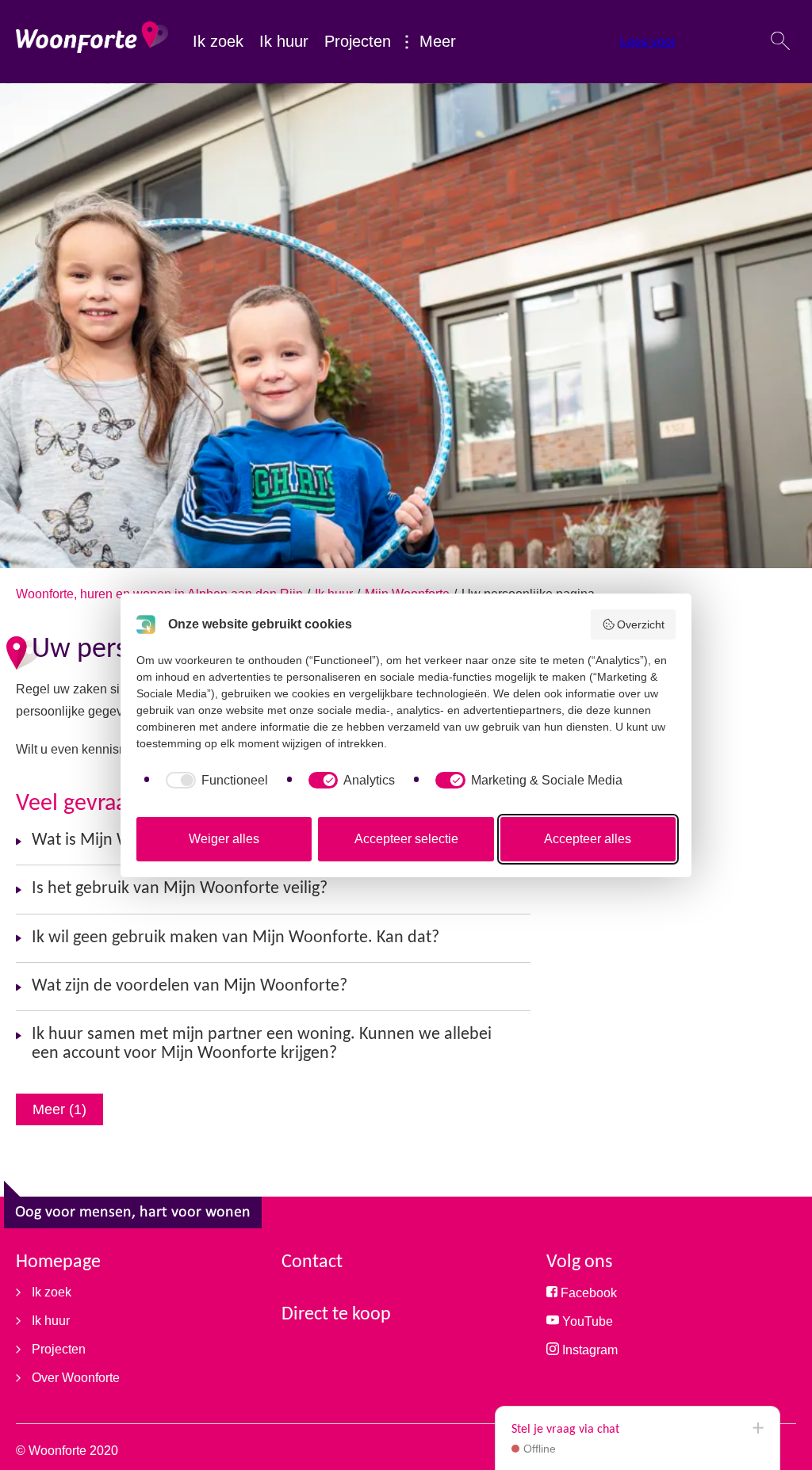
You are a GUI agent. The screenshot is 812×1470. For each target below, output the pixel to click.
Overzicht (641, 624)
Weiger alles (224, 839)
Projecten (357, 41)
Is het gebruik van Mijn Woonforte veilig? (179, 889)
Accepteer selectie (406, 839)
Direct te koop (336, 1314)
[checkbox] (214, 780)
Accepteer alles (587, 839)
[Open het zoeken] (780, 42)
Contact (312, 1262)
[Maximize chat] (757, 1428)
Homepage (58, 1262)
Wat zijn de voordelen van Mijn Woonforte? (189, 986)
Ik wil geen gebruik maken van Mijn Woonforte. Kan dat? (235, 938)
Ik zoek (218, 41)
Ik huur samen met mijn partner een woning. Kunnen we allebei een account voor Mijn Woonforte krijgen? (262, 1044)
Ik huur (283, 41)
